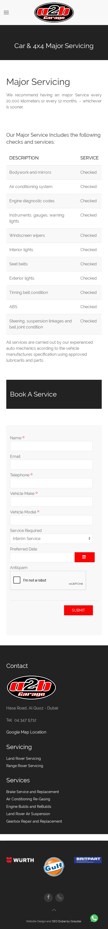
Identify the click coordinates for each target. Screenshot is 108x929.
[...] (85, 557)
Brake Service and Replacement (32, 792)
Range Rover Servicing (24, 766)
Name (16, 438)
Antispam (19, 567)
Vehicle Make (22, 493)
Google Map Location (26, 732)
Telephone (20, 475)
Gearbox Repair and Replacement (34, 821)
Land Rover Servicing (23, 759)
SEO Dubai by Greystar (67, 921)
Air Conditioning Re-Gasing (28, 799)
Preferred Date (23, 549)
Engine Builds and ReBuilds (28, 807)
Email (15, 456)
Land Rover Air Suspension (28, 814)
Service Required (26, 530)
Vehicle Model (23, 512)
